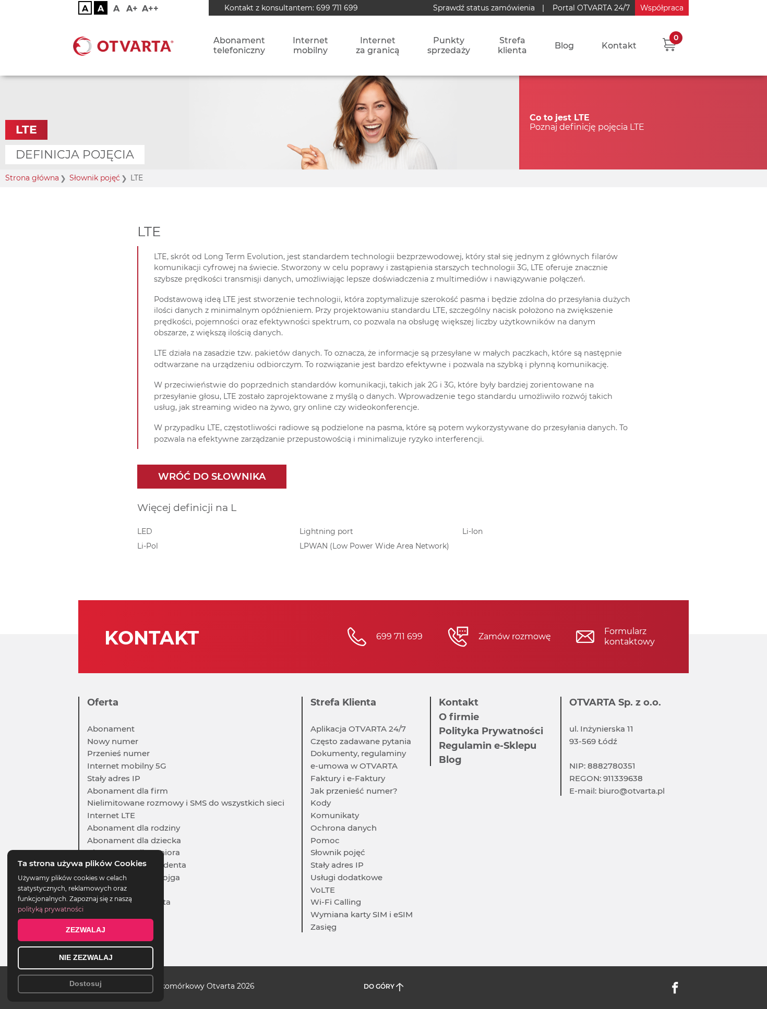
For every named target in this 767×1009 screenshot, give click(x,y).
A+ (132, 9)
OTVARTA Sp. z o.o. (615, 702)
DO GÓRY (380, 986)
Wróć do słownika (212, 476)
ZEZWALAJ (85, 930)
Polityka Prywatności (491, 731)
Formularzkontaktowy (629, 636)
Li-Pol (147, 546)
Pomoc (325, 840)
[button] (669, 44)
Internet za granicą (378, 45)
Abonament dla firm (127, 791)
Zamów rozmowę (514, 636)
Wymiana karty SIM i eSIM (361, 914)
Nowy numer (112, 741)
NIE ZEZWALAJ (86, 957)
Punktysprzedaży (448, 45)
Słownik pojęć (94, 178)
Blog (564, 46)
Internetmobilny (310, 45)
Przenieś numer (118, 753)
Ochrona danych (343, 828)
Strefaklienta (512, 45)
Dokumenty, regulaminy (358, 753)
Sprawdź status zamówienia (484, 8)
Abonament (111, 729)
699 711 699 (337, 8)
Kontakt (619, 46)
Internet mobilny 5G (126, 766)
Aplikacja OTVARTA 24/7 (358, 729)
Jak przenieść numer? (354, 791)
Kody (320, 803)
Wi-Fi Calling (335, 902)
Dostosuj (85, 983)
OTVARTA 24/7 (591, 8)
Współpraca (662, 8)
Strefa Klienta (343, 702)
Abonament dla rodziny (133, 828)
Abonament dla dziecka (134, 840)
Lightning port (326, 531)
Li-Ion (472, 531)
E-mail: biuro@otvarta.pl (617, 791)
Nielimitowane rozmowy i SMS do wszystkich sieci (185, 803)
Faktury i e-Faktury (347, 778)
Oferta (102, 702)
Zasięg (323, 927)
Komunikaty (334, 815)
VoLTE (322, 890)
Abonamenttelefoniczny (239, 45)
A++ (150, 9)
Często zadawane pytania (360, 741)
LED (144, 531)
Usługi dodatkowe (346, 877)
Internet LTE (111, 815)
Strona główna (32, 178)
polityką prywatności (50, 909)
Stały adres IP (113, 778)
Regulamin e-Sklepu (487, 745)
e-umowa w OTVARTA (354, 766)
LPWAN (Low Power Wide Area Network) (374, 546)
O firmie (459, 717)
